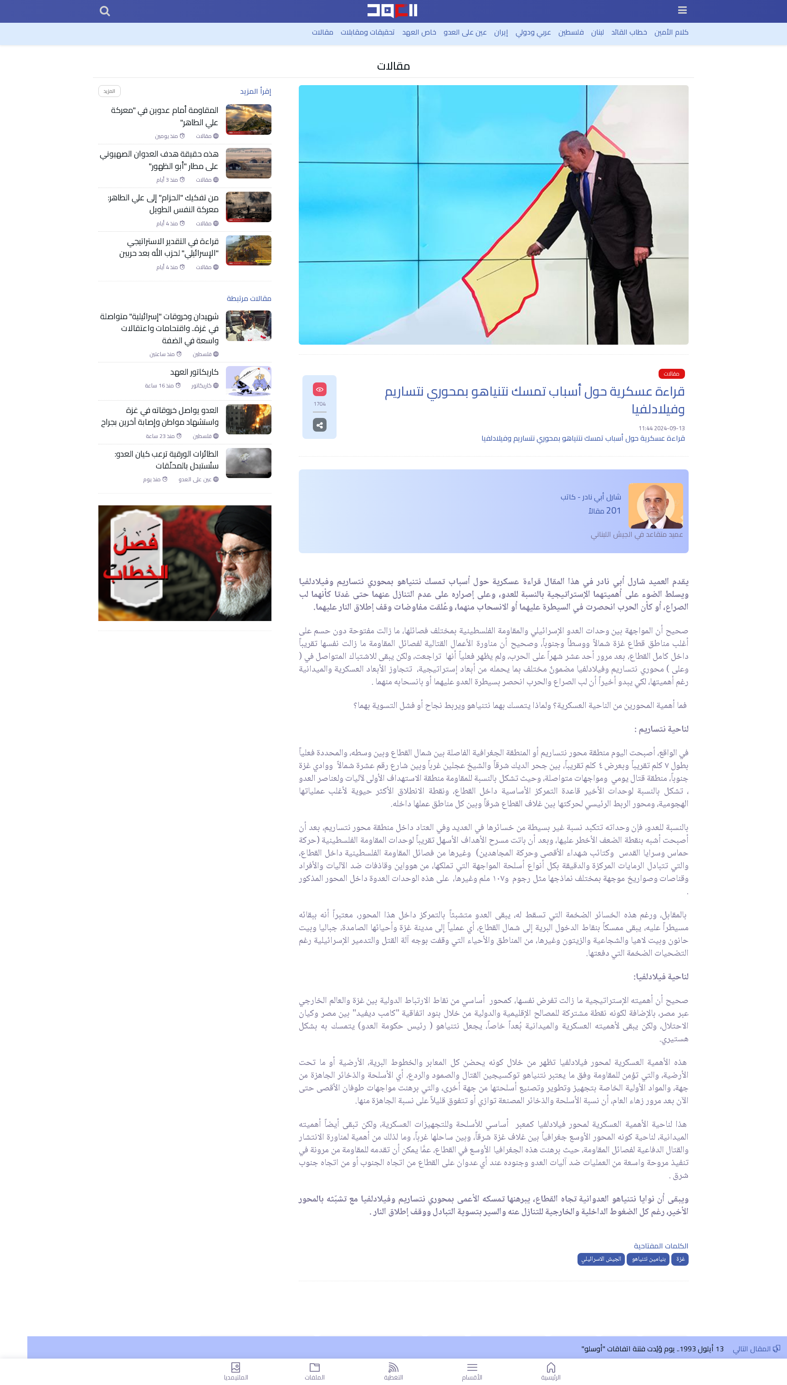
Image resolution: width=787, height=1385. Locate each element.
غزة (680, 1259)
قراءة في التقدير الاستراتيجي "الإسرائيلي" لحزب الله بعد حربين (169, 247)
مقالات (322, 31)
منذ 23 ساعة (161, 436)
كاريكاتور (202, 386)
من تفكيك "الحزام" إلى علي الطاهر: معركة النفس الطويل (163, 204)
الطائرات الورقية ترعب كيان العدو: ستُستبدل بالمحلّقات (167, 460)
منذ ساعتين (162, 354)
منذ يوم (152, 479)
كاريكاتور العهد (194, 372)
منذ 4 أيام (167, 223)
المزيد (109, 91)
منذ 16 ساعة (160, 386)
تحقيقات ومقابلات (368, 31)
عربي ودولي (533, 31)
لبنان (597, 31)
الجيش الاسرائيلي (601, 1259)
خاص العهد (419, 31)
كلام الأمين (671, 31)
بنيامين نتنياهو (648, 1259)
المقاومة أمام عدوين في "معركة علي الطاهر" (165, 116)
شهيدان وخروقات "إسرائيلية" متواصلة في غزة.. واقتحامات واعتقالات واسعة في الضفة (159, 328)
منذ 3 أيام (167, 180)
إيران (501, 31)
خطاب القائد (629, 31)
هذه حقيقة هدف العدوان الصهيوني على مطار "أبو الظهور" (159, 160)
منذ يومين (167, 136)
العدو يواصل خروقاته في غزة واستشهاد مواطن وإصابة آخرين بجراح (159, 416)
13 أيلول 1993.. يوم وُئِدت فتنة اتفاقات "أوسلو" (653, 1348)
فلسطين (571, 31)
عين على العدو (465, 31)
